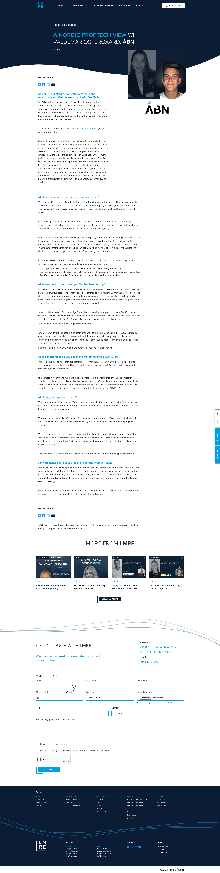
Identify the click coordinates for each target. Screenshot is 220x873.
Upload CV (217, 436)
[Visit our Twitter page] (132, 847)
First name (91, 680)
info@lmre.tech (149, 662)
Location (90, 692)
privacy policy (60, 744)
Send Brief (217, 455)
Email (39, 680)
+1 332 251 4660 (163, 652)
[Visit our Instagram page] (136, 847)
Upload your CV (144, 692)
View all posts (110, 598)
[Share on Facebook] (43, 85)
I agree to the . (53, 744)
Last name (142, 680)
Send (49, 769)
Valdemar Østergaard (87, 128)
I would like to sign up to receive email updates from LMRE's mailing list (74, 750)
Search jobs (175, 5)
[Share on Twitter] (48, 85)
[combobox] (38, 697)
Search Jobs (217, 418)
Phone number (43, 692)
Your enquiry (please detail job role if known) (57, 719)
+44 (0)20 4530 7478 (163, 647)
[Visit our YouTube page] (139, 847)
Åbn (55, 132)
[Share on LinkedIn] (39, 85)
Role (38, 707)
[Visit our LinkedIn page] (128, 847)
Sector (115, 707)
